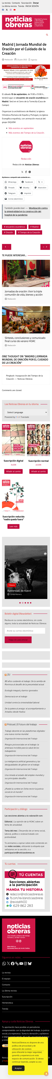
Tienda (21, 6)
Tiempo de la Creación (30, 232)
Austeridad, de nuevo (19, 591)
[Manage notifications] (46, 1074)
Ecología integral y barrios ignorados (21, 690)
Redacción (9, 60)
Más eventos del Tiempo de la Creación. (27, 132)
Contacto (16, 3)
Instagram (11, 10)
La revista (6, 3)
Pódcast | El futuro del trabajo (22, 724)
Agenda (34, 60)
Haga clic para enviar (18, 639)
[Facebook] (26, 172)
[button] (20, 603)
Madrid (35, 226)
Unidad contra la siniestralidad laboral (22, 702)
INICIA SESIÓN (32, 6)
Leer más (13, 526)
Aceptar (18, 1068)
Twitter (7, 10)
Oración (9, 232)
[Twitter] (22, 172)
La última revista (9, 6)
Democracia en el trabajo (16, 696)
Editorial (8, 821)
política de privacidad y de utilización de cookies (24, 1047)
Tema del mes (11, 830)
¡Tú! (8, 674)
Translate (25, 417)
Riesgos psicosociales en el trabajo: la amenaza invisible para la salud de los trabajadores (22, 747)
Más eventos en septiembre (21, 128)
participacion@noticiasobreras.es (20, 852)
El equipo (6, 978)
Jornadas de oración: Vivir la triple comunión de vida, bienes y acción (24, 293)
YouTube (14, 10)
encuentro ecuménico (15, 226)
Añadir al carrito (13, 471)
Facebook (3, 10)
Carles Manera (16, 594)
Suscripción (26, 3)
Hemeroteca (7, 1002)
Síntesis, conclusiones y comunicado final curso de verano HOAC (25, 339)
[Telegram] (30, 172)
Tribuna (12, 585)
